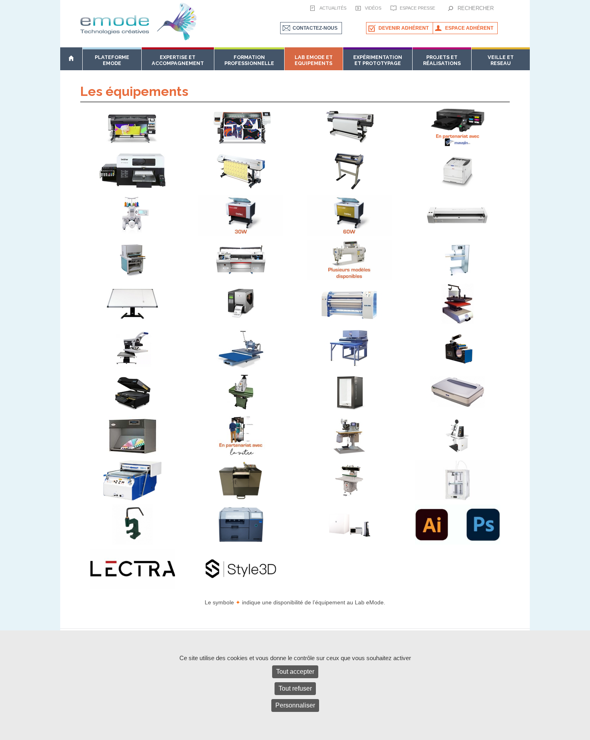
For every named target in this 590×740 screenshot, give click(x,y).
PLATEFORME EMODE (112, 60)
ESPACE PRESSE (417, 8)
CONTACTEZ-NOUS (315, 28)
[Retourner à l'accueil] (71, 58)
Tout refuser (295, 688)
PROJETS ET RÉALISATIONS (442, 60)
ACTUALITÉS (332, 8)
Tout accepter (295, 671)
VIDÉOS (373, 8)
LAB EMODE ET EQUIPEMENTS (314, 60)
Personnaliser (295, 705)
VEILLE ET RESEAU (501, 60)
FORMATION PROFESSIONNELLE (249, 60)
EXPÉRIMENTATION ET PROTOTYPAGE (377, 60)
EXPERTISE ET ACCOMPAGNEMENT (178, 60)
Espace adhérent (469, 28)
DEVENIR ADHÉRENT (403, 28)
